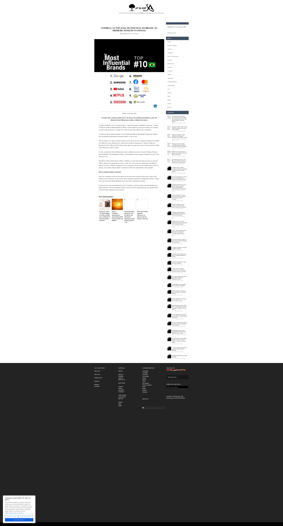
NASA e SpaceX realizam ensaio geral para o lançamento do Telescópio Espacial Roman (179, 232)
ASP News (108, 14)
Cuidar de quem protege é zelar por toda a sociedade (179, 262)
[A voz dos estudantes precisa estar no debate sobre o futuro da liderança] (169, 348)
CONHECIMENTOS (172, 82)
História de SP (170, 63)
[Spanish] (185, 370)
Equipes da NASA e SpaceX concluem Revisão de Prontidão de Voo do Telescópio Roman (179, 223)
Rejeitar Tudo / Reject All (25, 516)
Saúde (166, 14)
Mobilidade (170, 53)
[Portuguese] (181, 370)
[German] (173, 370)
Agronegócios (170, 78)
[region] (19, 509)
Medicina (159, 14)
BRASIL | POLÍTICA (172, 45)
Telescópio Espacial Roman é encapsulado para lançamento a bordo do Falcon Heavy (179, 214)
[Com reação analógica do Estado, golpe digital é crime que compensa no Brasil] (169, 277)
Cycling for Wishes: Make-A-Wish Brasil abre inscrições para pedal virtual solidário (179, 128)
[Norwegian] (179, 370)
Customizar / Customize (12, 516)
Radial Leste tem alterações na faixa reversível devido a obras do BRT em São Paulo (179, 153)
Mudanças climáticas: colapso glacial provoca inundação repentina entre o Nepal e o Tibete (179, 136)
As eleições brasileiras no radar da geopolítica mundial (179, 248)
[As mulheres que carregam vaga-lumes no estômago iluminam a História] (169, 255)
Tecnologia (136, 33)
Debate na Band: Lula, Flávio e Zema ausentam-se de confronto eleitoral (179, 292)
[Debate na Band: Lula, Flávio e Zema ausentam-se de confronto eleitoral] (169, 292)
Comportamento (139, 14)
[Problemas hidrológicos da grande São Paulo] (169, 356)
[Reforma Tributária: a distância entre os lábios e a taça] (169, 300)
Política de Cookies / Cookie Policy (16, 513)
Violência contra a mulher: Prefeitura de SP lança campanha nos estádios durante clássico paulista (179, 169)
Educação (178, 351)
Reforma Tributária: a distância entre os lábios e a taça (179, 299)
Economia (128, 14)
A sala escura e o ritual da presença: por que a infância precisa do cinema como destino (179, 270)
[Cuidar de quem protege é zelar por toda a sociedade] (169, 263)
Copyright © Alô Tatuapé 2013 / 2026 (174, 396)
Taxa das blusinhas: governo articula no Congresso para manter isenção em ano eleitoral (179, 206)
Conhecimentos (150, 14)
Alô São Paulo (179, 123)
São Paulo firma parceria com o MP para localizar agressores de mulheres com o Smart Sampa (179, 161)
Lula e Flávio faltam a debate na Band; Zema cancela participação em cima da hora (179, 241)
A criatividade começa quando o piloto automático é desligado (179, 284)
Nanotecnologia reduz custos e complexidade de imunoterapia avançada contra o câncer (179, 332)
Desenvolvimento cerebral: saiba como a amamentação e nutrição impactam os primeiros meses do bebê (179, 307)
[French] (171, 370)
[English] (169, 370)
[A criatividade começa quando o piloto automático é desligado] (169, 285)
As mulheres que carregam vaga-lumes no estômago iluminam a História (179, 255)
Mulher (169, 100)
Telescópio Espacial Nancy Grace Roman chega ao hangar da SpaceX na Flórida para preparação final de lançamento (179, 187)
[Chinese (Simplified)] (167, 370)
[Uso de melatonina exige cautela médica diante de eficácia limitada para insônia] (169, 315)
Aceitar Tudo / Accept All (19, 520)
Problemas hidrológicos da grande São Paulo (179, 356)
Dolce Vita (173, 14)
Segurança (169, 60)
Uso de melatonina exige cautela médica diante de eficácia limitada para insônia (179, 316)
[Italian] (177, 370)
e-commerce (170, 71)
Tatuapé (181, 14)
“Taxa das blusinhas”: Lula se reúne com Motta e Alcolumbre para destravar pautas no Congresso (179, 197)
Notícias (101, 14)
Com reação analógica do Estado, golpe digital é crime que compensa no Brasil (179, 278)
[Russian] (183, 370)
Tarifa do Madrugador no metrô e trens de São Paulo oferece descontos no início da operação (179, 178)
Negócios (169, 74)
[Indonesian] (175, 370)
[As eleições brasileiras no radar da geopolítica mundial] (169, 248)
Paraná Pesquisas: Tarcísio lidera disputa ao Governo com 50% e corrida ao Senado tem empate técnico (179, 340)
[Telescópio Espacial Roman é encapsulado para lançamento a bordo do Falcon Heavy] (169, 213)
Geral (168, 89)
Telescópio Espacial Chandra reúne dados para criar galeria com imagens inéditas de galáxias (179, 145)
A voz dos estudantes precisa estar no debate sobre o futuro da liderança (179, 349)
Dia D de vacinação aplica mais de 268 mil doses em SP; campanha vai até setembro (179, 324)
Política (181, 200)
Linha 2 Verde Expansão (172, 56)
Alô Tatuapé (103, 524)
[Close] (34, 497)
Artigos (178, 243)
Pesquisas (182, 334)
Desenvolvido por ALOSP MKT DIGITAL (175, 398)
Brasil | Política (119, 14)
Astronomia (179, 147)
